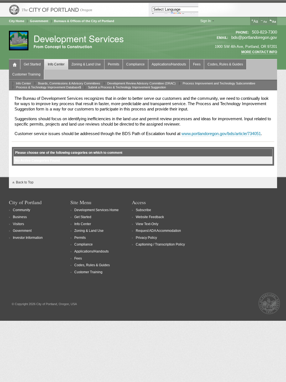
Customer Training (26, 74)
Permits (113, 64)
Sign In (205, 21)
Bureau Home (15, 64)
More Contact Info (259, 52)
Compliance (135, 64)
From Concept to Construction (63, 47)
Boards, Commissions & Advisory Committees (69, 83)
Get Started (32, 64)
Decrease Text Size (263, 21)
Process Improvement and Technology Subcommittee (219, 83)
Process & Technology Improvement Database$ (48, 87)
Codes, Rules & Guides (225, 64)
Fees (197, 64)
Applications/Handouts (169, 64)
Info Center (56, 64)
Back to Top (25, 182)
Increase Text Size (254, 21)
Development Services (79, 38)
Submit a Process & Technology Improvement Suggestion (127, 87)
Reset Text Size (272, 21)
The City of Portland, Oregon (51, 9)
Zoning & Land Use (86, 64)
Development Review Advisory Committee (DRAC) (141, 83)
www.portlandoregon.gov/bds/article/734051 (221, 133)
